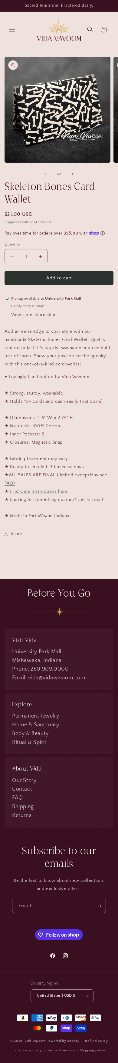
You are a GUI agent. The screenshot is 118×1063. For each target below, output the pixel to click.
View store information (34, 314)
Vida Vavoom (35, 1041)
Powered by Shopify (63, 1041)
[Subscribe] (99, 906)
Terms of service (60, 1050)
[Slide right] (72, 174)
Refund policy (96, 1041)
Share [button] (16, 534)
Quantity (12, 244)
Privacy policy (30, 1050)
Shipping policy (92, 1050)
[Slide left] (45, 174)
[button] (12, 29)
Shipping (11, 222)
